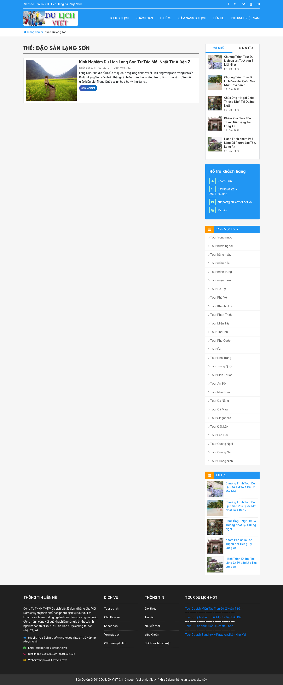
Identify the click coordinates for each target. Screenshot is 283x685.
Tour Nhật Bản (219, 392)
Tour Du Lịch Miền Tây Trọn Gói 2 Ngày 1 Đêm (214, 608)
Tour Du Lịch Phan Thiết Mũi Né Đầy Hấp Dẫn (213, 617)
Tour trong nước (220, 237)
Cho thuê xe (112, 617)
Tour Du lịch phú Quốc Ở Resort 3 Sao (209, 626)
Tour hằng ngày (220, 255)
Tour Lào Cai (218, 435)
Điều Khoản (152, 634)
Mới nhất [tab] (219, 48)
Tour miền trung (220, 272)
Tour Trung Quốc (221, 366)
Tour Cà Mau (218, 409)
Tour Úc (215, 349)
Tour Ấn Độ (217, 383)
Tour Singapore (220, 418)
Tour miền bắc (219, 263)
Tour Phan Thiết (220, 315)
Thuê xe (166, 18)
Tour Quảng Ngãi (221, 444)
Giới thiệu (150, 608)
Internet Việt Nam (245, 18)
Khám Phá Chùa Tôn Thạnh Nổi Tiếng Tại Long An (237, 122)
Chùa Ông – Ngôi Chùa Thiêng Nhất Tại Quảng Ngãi (239, 101)
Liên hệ (218, 18)
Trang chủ (33, 32)
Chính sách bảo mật (158, 643)
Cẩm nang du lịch (192, 18)
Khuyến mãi (152, 626)
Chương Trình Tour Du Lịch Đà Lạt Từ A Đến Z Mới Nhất (238, 60)
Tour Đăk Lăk (218, 426)
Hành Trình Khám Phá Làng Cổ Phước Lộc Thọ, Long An (240, 142)
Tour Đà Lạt (217, 289)
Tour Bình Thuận (220, 375)
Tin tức (149, 617)
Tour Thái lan (218, 332)
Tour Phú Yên (219, 297)
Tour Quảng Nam (221, 452)
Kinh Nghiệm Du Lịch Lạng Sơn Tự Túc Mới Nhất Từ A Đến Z (134, 61)
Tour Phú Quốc (220, 340)
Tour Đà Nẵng (219, 401)
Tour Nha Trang (220, 358)
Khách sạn (144, 18)
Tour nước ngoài (221, 246)
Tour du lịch (119, 18)
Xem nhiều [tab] (246, 48)
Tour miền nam (220, 280)
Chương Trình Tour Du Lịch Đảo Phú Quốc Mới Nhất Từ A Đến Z (239, 81)
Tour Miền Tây (219, 323)
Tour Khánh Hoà (220, 306)
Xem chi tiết (88, 88)
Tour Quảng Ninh (221, 461)
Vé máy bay (112, 634)
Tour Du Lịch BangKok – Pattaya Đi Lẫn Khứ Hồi (215, 634)
